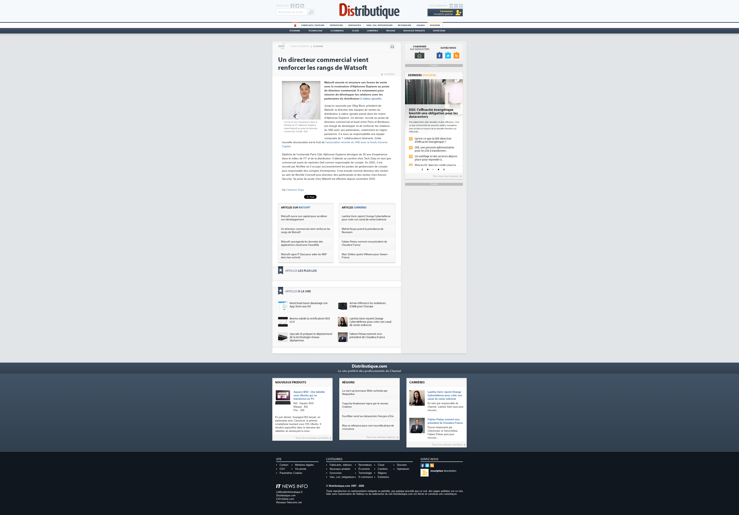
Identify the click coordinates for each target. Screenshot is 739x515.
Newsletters (443, 471)
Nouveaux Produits (414, 31)
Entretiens (439, 31)
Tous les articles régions (381, 437)
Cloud (355, 31)
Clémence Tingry (295, 190)
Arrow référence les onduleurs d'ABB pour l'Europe (367, 305)
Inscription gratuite (443, 12)
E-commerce (337, 31)
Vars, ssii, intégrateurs (342, 477)
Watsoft (304, 207)
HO (295, 25)
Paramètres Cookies (291, 473)
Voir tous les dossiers (446, 176)
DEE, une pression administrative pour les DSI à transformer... (434, 149)
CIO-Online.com (285, 498)
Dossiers (435, 25)
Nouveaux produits (340, 468)
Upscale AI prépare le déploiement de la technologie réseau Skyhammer (311, 337)
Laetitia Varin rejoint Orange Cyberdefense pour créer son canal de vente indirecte (366, 218)
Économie (295, 31)
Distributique (369, 11)
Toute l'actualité (299, 46)
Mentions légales (304, 464)
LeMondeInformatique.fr (289, 492)
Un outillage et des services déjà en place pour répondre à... (436, 158)
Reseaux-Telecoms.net (289, 502)
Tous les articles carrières (447, 444)
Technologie (315, 31)
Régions (390, 31)
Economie (318, 46)
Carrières (372, 31)
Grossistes (354, 25)
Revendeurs (404, 25)
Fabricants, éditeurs (312, 25)
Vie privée (300, 468)
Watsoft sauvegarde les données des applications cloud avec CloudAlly (302, 243)
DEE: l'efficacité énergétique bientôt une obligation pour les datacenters (433, 113)
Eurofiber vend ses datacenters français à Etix (368, 416)
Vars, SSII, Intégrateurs (379, 25)
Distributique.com (286, 495)
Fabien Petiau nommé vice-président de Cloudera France (367, 335)
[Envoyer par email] (392, 46)
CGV (282, 468)
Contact (284, 464)
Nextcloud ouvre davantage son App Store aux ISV (309, 305)
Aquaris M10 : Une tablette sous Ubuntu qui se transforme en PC (309, 395)
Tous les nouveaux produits (312, 437)
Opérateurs (336, 25)
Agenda (420, 25)
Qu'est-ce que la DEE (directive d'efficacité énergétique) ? (433, 140)
